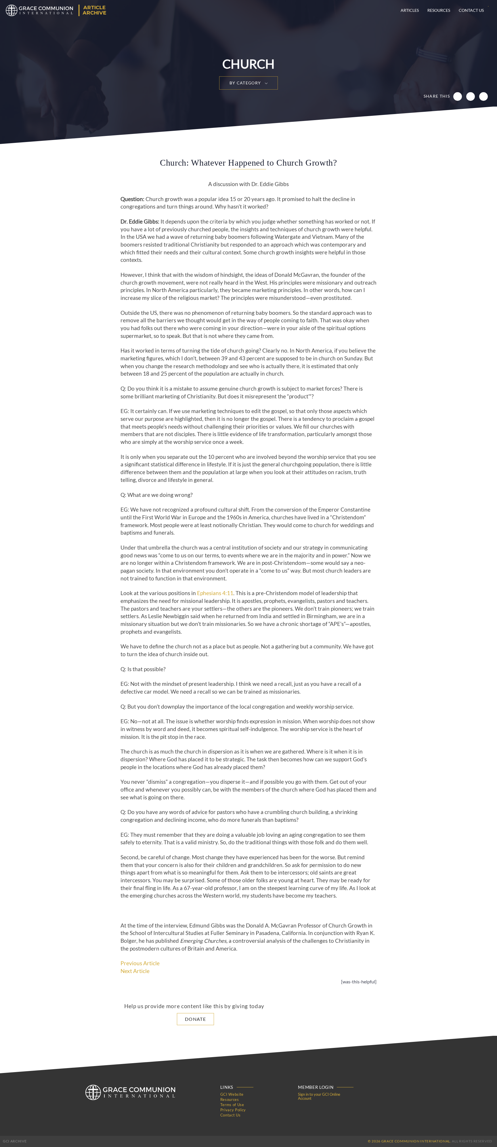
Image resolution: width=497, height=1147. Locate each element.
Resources (438, 10)
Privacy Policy (233, 1110)
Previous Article (140, 963)
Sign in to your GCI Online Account (319, 1096)
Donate (195, 1019)
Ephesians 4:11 (215, 593)
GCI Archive (14, 1141)
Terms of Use (232, 1104)
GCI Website (232, 1094)
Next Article (135, 971)
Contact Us (471, 10)
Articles (410, 10)
